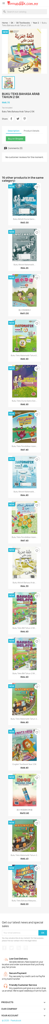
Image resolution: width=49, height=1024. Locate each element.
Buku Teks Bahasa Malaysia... (24, 900)
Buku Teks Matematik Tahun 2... (24, 719)
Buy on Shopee (15, 138)
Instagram (26, 948)
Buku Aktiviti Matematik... (24, 264)
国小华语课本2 (25, 310)
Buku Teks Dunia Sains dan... (24, 401)
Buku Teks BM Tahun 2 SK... (24, 628)
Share (11, 118)
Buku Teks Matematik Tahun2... (24, 355)
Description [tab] (13, 130)
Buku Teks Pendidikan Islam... (24, 446)
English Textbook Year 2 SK (24, 764)
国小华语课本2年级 (24, 810)
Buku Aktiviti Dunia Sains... (24, 219)
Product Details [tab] (31, 130)
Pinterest (24, 118)
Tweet (18, 118)
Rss (19, 948)
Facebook (4, 948)
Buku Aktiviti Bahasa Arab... (24, 582)
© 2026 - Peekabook (11, 1020)
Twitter (11, 948)
